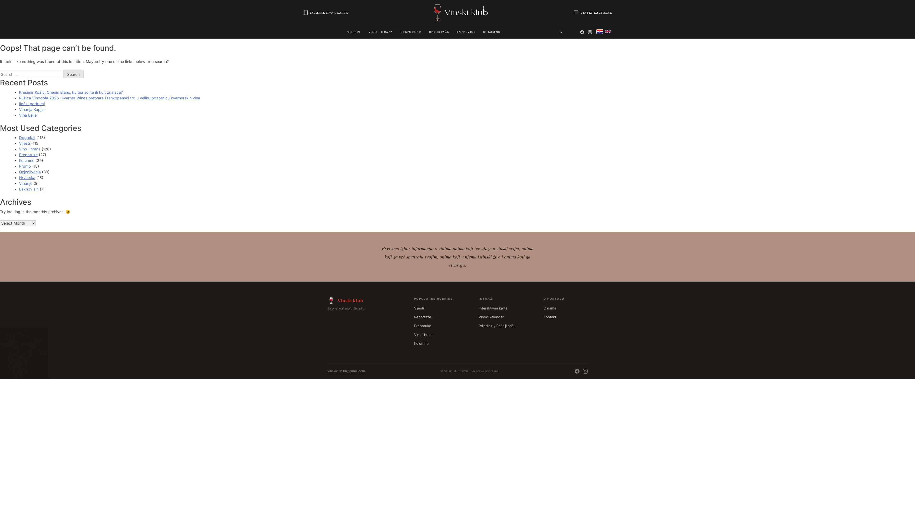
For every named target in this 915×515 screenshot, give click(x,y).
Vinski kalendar (491, 317)
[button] (561, 32)
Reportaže (422, 317)
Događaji (27, 137)
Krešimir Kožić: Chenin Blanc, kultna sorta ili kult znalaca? (71, 92)
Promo (25, 166)
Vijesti (24, 143)
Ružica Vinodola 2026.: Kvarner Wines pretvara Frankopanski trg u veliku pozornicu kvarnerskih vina (109, 98)
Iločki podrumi (32, 103)
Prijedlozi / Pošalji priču (497, 326)
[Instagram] (590, 32)
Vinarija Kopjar (32, 109)
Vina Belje (28, 115)
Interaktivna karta (493, 308)
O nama (550, 308)
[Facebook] (582, 32)
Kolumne (26, 160)
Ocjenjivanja (30, 172)
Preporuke (28, 154)
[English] (608, 32)
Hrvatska (27, 177)
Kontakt (550, 317)
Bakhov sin (29, 189)
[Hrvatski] (600, 32)
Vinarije (25, 183)
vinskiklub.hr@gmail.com (346, 371)
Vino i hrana (30, 149)
